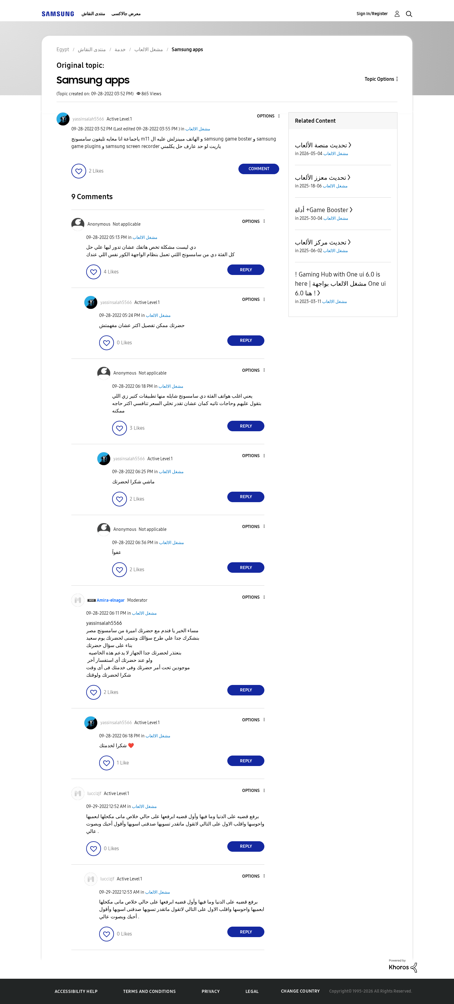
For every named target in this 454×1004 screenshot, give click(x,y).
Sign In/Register (372, 13)
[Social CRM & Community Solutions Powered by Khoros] (403, 966)
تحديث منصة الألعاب (321, 145)
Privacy (211, 991)
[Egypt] (58, 14)
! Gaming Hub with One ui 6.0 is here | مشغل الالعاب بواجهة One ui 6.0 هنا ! (340, 284)
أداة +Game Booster (321, 210)
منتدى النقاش (93, 13)
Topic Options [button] (379, 79)
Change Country (300, 991)
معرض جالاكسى (126, 13)
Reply (246, 270)
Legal (252, 991)
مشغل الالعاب (197, 129)
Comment (259, 168)
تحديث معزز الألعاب (320, 177)
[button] (269, 116)
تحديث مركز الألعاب (321, 242)
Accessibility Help (76, 991)
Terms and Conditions (149, 991)
